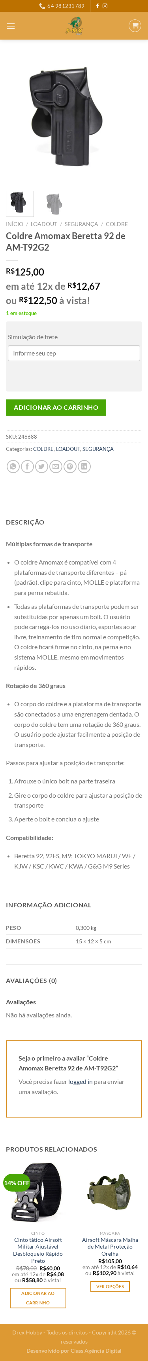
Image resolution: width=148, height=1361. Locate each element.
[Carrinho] (135, 25)
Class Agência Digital (96, 1350)
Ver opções (110, 1286)
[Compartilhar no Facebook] (27, 466)
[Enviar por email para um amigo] (55, 466)
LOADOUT (44, 224)
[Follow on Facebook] (97, 6)
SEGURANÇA (81, 224)
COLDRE (117, 224)
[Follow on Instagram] (105, 6)
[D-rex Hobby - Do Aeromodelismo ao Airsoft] (74, 26)
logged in (80, 1081)
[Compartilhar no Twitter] (41, 466)
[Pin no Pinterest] (70, 466)
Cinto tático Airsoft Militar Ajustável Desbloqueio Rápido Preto (38, 1250)
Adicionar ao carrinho (56, 407)
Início (14, 224)
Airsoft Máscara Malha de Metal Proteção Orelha (110, 1247)
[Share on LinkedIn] (84, 466)
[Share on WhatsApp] (13, 466)
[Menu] (10, 26)
